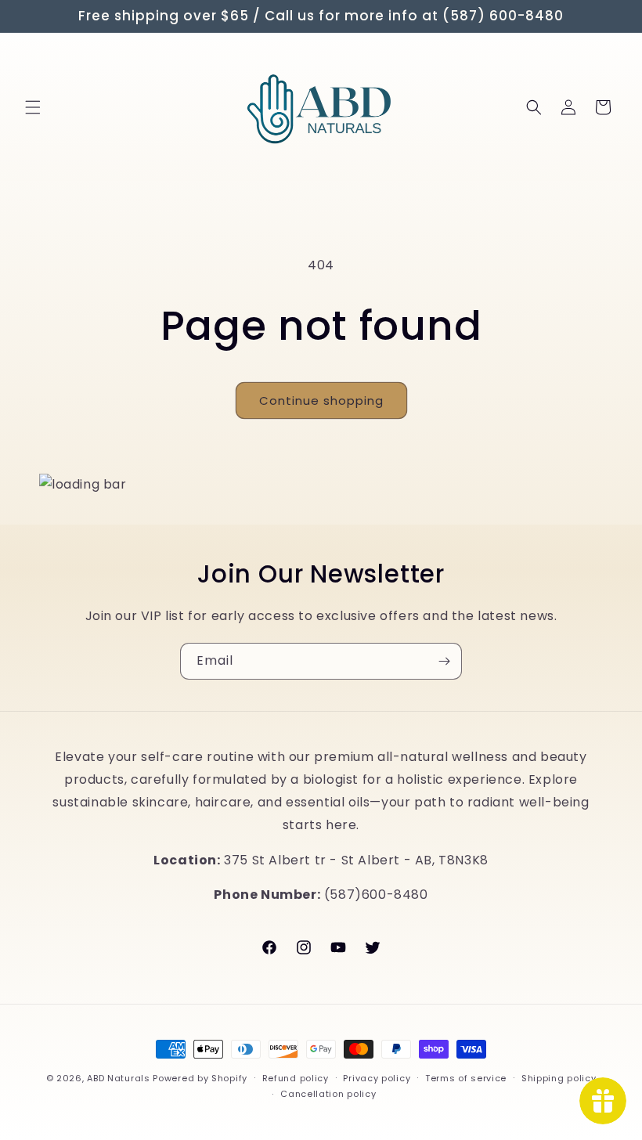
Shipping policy (559, 1078)
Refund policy (295, 1078)
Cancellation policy (328, 1094)
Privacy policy (376, 1078)
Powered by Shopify (200, 1078)
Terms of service (466, 1078)
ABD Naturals (118, 1078)
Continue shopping (321, 400)
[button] (33, 107)
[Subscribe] (444, 661)
